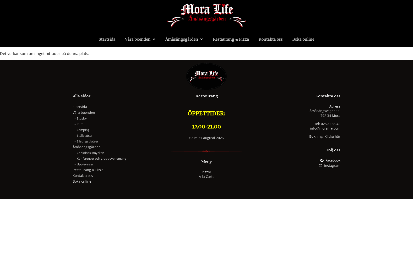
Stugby (82, 118)
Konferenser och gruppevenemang (101, 158)
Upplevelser (85, 164)
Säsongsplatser (87, 141)
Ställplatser (84, 135)
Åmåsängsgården (181, 39)
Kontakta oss (271, 39)
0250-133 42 (330, 123)
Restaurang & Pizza (231, 39)
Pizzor (206, 172)
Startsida (107, 39)
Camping (83, 130)
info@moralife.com (325, 128)
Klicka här (332, 136)
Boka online (303, 39)
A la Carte (206, 176)
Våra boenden (138, 39)
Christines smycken (90, 153)
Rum (80, 124)
